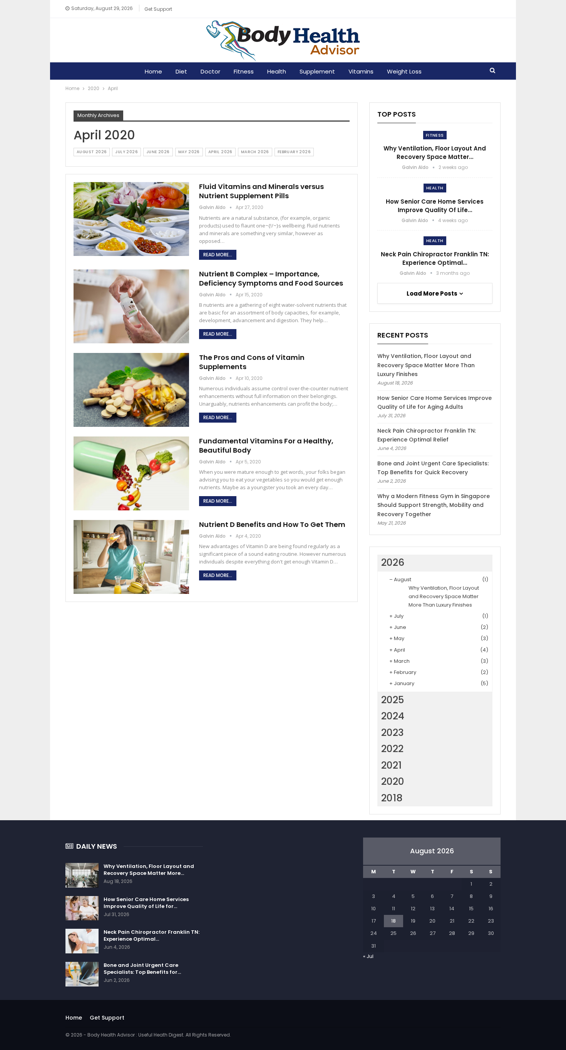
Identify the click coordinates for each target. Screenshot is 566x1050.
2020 (392, 781)
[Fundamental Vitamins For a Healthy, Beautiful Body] (131, 473)
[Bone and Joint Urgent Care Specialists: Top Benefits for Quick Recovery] (82, 974)
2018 (392, 798)
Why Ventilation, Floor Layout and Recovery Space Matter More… (149, 870)
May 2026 (189, 152)
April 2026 (220, 152)
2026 (392, 562)
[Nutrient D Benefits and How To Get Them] (131, 557)
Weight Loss (404, 71)
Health (276, 71)
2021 (391, 765)
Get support (158, 9)
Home (153, 71)
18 (393, 921)
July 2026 (126, 152)
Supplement (317, 71)
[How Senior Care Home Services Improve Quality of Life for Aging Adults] (82, 908)
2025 (392, 700)
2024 (392, 716)
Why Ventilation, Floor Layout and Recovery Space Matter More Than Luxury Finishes (426, 365)
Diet (181, 71)
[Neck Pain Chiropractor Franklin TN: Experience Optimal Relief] (82, 941)
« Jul (368, 956)
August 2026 (92, 152)
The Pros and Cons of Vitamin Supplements (252, 362)
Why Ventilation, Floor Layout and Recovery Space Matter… (434, 152)
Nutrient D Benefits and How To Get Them (272, 524)
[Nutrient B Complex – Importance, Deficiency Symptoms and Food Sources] (131, 306)
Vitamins (360, 71)
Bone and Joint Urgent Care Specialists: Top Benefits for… (142, 968)
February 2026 (294, 152)
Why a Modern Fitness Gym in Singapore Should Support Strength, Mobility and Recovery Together (433, 505)
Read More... (217, 254)
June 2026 (158, 152)
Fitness (244, 71)
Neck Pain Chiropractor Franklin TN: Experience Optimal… (435, 258)
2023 (392, 732)
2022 (392, 749)
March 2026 (255, 152)
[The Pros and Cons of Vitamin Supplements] (131, 390)
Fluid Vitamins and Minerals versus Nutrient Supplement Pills (261, 191)
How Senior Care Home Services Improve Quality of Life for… (146, 903)
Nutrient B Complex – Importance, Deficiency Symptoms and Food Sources (271, 278)
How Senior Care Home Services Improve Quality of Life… (435, 205)
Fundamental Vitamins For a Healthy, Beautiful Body (266, 445)
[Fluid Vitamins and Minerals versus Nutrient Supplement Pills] (131, 219)
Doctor (210, 71)
